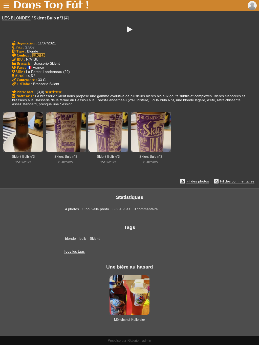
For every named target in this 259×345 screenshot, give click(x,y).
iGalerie (133, 340)
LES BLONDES (16, 18)
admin (146, 340)
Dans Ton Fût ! (51, 5)
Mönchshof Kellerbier (129, 320)
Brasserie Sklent (46, 84)
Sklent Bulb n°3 (48, 18)
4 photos (72, 209)
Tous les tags (74, 251)
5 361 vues (121, 209)
